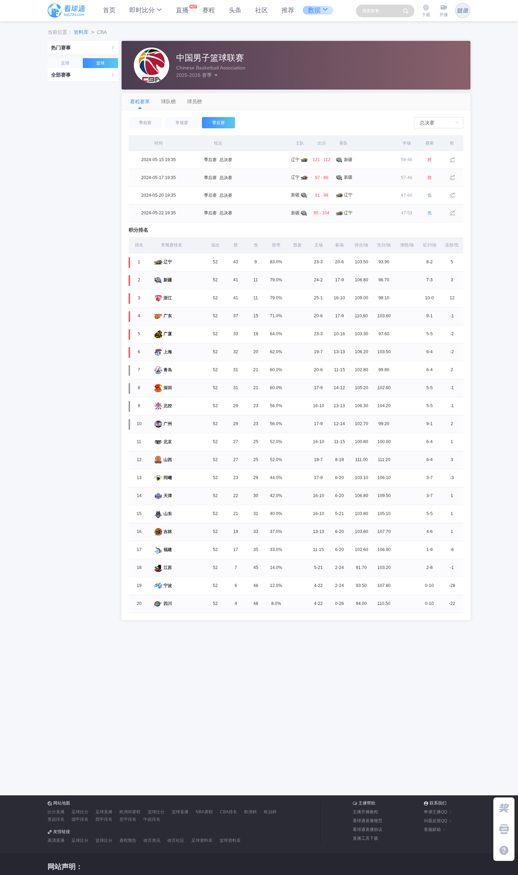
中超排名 (151, 819)
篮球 (100, 63)
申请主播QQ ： (438, 811)
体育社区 (175, 840)
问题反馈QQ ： (438, 820)
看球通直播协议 (367, 829)
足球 (65, 63)
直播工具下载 (365, 838)
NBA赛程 (204, 811)
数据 (314, 10)
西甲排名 (103, 819)
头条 (235, 10)
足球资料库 (201, 840)
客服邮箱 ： (435, 829)
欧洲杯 (250, 811)
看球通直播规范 (367, 820)
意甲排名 (127, 819)
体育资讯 (151, 840)
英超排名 (56, 819)
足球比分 (80, 811)
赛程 (208, 10)
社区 (261, 10)
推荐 (288, 10)
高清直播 (56, 840)
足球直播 (103, 811)
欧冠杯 (270, 811)
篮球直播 (180, 811)
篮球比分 (156, 811)
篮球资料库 (230, 840)
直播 (182, 10)
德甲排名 (80, 819)
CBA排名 (228, 811)
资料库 (81, 32)
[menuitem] (83, 48)
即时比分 (142, 10)
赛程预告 (127, 840)
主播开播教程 (365, 811)
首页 (109, 10)
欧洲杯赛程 (130, 811)
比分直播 (56, 811)
